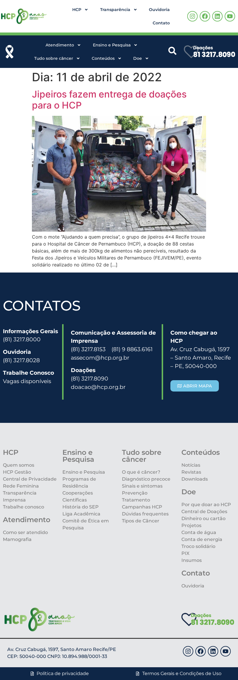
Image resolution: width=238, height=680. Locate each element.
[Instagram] (192, 16)
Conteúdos (103, 58)
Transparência (115, 9)
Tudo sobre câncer (53, 58)
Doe (137, 58)
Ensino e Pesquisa (112, 45)
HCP (76, 9)
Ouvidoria (159, 9)
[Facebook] (205, 16)
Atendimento (60, 45)
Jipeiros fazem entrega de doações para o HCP (109, 100)
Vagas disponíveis (27, 381)
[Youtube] (230, 16)
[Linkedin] (217, 16)
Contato (161, 23)
